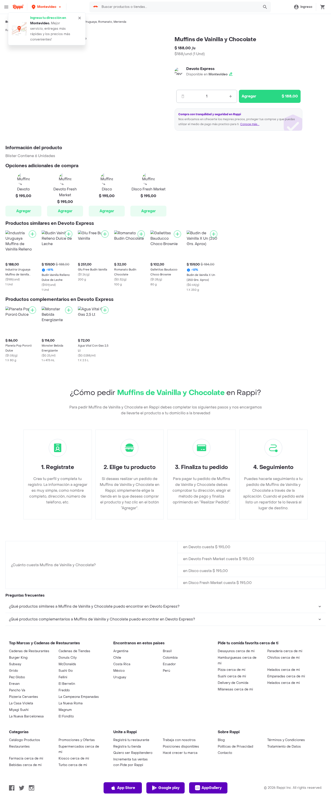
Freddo (64, 690)
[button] (47, 6)
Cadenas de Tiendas (74, 651)
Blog (221, 740)
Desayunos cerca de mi (236, 651)
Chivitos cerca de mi (283, 658)
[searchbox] (179, 7)
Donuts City (68, 658)
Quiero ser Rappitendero (132, 753)
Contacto (225, 753)
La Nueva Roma (71, 703)
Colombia (170, 658)
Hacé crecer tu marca (180, 753)
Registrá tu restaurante (131, 740)
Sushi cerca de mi (232, 676)
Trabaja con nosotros (179, 740)
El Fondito (66, 716)
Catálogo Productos (24, 740)
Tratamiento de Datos (284, 746)
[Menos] (182, 96)
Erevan (14, 684)
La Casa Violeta (21, 703)
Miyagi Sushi (19, 710)
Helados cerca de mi (283, 670)
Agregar (23, 211)
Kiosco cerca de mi (74, 758)
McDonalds (67, 664)
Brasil (167, 651)
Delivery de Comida (233, 683)
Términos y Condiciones (286, 740)
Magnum (65, 710)
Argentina (120, 651)
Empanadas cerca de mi (286, 676)
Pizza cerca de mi (231, 670)
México (119, 671)
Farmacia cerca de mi (26, 758)
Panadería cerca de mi (284, 651)
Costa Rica (121, 664)
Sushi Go (66, 671)
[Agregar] (32, 234)
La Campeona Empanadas (79, 697)
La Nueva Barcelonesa (26, 716)
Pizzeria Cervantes (23, 697)
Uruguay (119, 677)
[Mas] (230, 96)
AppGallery (212, 787)
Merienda (119, 22)
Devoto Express (200, 68)
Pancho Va (17, 690)
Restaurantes (19, 746)
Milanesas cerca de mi (235, 689)
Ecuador (169, 664)
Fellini (63, 677)
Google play (168, 787)
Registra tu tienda (127, 746)
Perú (166, 671)
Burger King (18, 658)
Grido (13, 671)
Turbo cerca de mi (73, 765)
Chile (117, 658)
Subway (15, 664)
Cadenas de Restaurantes (29, 651)
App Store (126, 787)
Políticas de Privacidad (235, 746)
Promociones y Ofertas (77, 740)
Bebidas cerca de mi (25, 765)
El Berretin (67, 684)
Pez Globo (17, 677)
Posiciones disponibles (181, 746)
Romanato (105, 22)
